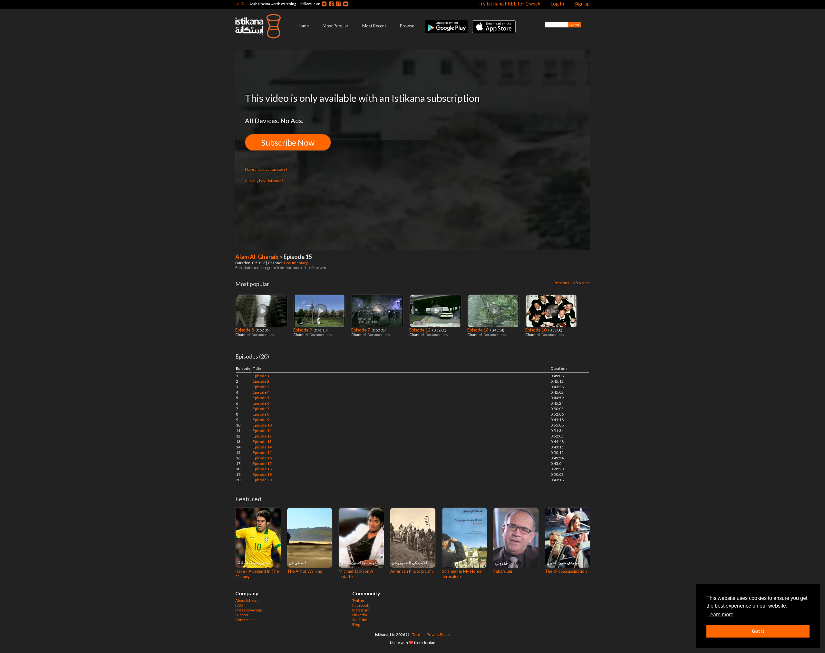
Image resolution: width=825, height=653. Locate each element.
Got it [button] (758, 631)
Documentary (296, 262)
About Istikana (247, 600)
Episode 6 (261, 403)
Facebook (360, 605)
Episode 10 (536, 329)
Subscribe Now (288, 142)
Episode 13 (262, 441)
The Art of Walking (304, 571)
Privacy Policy (438, 634)
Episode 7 (361, 329)
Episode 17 (262, 463)
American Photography (412, 571)
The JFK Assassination (566, 571)
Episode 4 (261, 392)
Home (303, 25)
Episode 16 (478, 329)
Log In (557, 3)
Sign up (582, 3)
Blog (356, 624)
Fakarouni (502, 571)
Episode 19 (262, 474)
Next (585, 282)
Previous (561, 282)
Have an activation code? (266, 169)
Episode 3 (261, 386)
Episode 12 (420, 329)
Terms (417, 634)
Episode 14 (262, 447)
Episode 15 (262, 452)
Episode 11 (262, 430)
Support (241, 614)
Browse (407, 25)
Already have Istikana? (264, 180)
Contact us (244, 619)
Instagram (361, 610)
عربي (239, 2)
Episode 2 (261, 381)
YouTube (359, 619)
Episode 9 (303, 329)
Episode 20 (262, 479)
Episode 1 (261, 375)
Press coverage (248, 610)
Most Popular (335, 25)
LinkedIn (359, 614)
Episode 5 (261, 397)
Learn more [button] (720, 614)
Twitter (358, 600)
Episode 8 (245, 329)
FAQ (239, 605)
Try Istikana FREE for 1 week (509, 3)
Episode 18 (262, 468)
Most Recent (374, 25)
